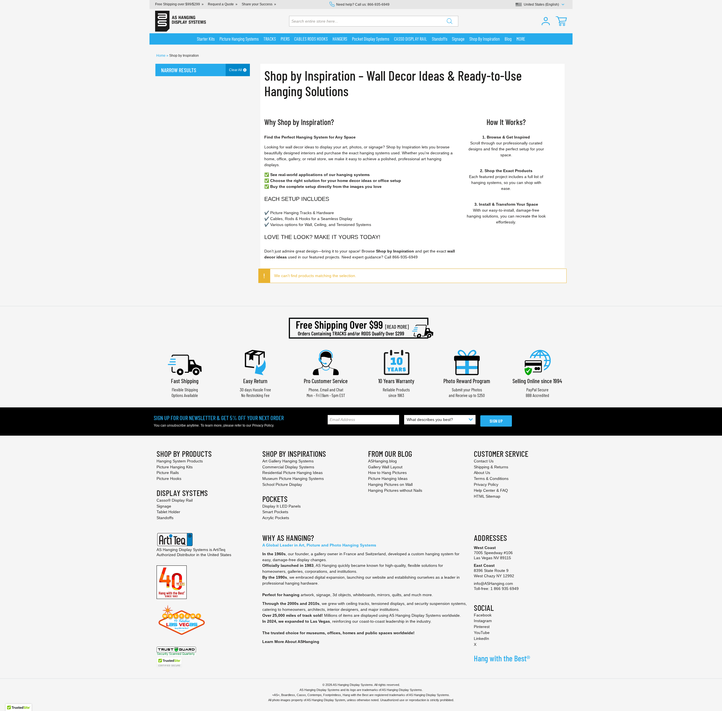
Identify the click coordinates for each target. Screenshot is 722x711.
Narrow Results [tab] (178, 70)
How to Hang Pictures (387, 472)
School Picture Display (282, 484)
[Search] (449, 21)
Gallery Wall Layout (385, 467)
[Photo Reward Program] (467, 362)
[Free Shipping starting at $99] (361, 328)
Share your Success (257, 4)
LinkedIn (481, 638)
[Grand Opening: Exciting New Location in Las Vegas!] (182, 619)
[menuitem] (206, 39)
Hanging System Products (180, 461)
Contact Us (484, 461)
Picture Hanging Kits (175, 467)
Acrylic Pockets (275, 517)
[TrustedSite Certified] (169, 662)
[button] (546, 21)
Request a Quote (221, 4)
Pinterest (482, 626)
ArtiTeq (219, 549)
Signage (164, 506)
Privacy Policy (262, 425)
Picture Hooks (169, 478)
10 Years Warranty (396, 380)
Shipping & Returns (491, 467)
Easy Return (255, 380)
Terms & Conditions (491, 478)
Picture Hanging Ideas (388, 478)
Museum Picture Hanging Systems (293, 478)
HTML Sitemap (487, 496)
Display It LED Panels (281, 506)
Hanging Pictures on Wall (390, 484)
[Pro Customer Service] (326, 362)
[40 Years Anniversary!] (172, 582)
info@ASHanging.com (493, 583)
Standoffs (165, 517)
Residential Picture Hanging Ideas (292, 472)
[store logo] (180, 21)
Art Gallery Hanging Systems (288, 461)
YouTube (482, 632)
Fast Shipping (185, 380)
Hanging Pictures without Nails (395, 490)
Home (161, 56)
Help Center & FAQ (491, 490)
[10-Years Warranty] (396, 362)
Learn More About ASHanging (290, 641)
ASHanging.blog (382, 461)
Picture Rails (168, 472)
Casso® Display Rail (175, 500)
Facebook (483, 615)
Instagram (483, 620)
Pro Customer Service (326, 380)
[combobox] (373, 21)
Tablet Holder (168, 512)
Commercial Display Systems (288, 467)
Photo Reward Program (466, 380)
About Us (482, 472)
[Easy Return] (255, 362)
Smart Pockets (275, 512)
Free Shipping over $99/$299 (177, 4)
